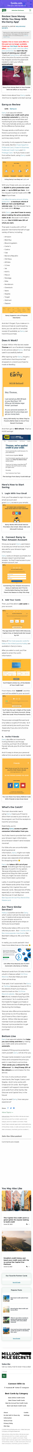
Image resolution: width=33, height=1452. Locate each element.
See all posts (16, 1338)
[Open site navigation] (30, 11)
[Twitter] (11, 1108)
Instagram (25, 1387)
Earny (12, 55)
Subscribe (6, 1364)
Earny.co (13, 109)
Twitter (17, 1387)
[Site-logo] (4, 10)
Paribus (4, 913)
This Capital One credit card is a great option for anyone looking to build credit (16, 1220)
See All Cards (16, 1282)
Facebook (9, 1387)
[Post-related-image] (16, 1201)
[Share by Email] (14, 1108)
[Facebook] (8, 1108)
